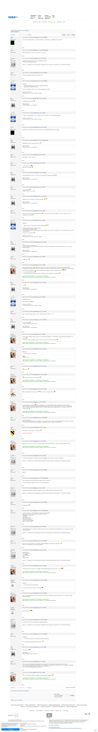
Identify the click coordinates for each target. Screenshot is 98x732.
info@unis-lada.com (26, 557)
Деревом (73, 34)
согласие (12, 725)
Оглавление (35, 21)
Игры (53, 15)
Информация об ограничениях (54, 725)
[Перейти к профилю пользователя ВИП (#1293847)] (13, 107)
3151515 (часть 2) (35, 140)
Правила (57, 710)
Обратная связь (65, 710)
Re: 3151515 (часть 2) (36, 37)
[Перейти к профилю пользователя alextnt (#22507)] (12, 44)
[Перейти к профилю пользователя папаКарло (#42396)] (12, 586)
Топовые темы (59, 21)
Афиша (39, 16)
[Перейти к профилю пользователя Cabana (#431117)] (13, 435)
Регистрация (44, 21)
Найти (40, 21)
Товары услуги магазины (18, 30)
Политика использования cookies (54, 727)
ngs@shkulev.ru (20, 728)
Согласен (10, 729)
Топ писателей (46, 710)
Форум (32, 18)
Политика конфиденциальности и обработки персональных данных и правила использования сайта (65, 728)
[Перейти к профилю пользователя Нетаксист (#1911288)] (13, 396)
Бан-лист (52, 710)
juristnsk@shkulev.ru (34, 729)
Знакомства (33, 16)
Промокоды (47, 18)
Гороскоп (46, 15)
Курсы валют (40, 18)
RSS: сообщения (40, 710)
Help (61, 710)
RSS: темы (32, 710)
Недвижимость (34, 15)
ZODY (53, 16)
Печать (64, 34)
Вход (64, 21)
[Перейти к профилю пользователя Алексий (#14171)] (13, 273)
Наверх (95, 730)
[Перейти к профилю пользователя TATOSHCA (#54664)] (13, 67)
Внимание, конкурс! (51, 21)
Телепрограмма (48, 16)
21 (26, 34)
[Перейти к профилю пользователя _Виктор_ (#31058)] (13, 89)
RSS (68, 34)
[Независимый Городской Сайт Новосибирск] (13, 17)
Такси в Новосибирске (25, 30)
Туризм (39, 15)
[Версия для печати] (22, 47)
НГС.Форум (12, 30)
